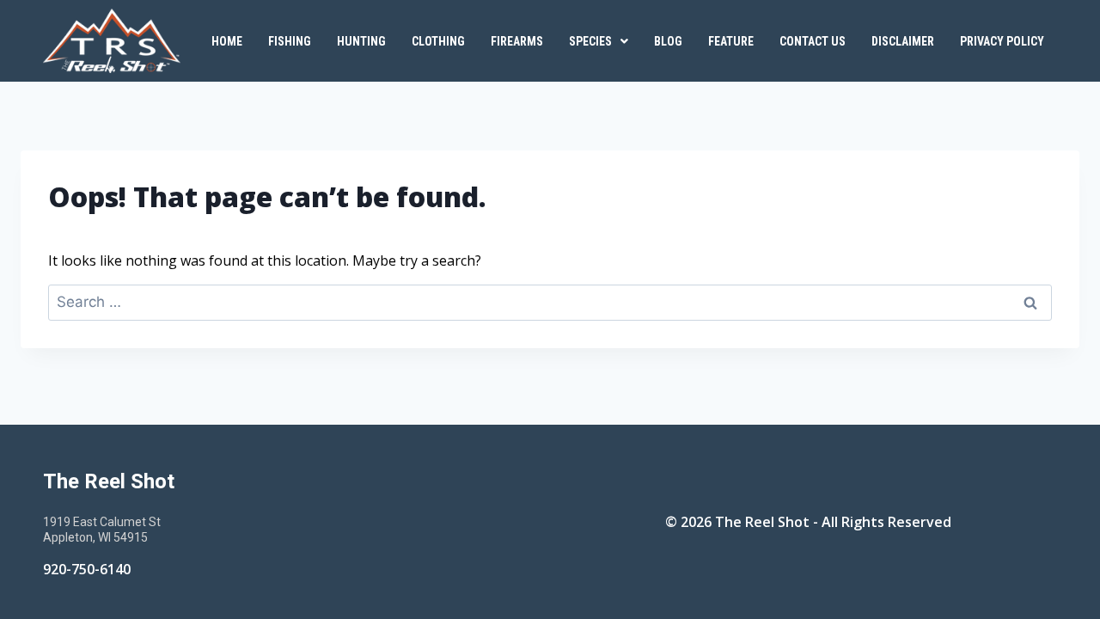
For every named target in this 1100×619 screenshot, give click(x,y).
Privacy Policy (1002, 41)
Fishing (289, 41)
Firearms (517, 41)
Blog (668, 41)
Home (226, 41)
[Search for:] (550, 301)
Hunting (361, 41)
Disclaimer (902, 41)
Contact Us (812, 41)
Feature (731, 41)
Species (590, 41)
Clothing (438, 41)
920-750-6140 (87, 569)
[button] (598, 41)
